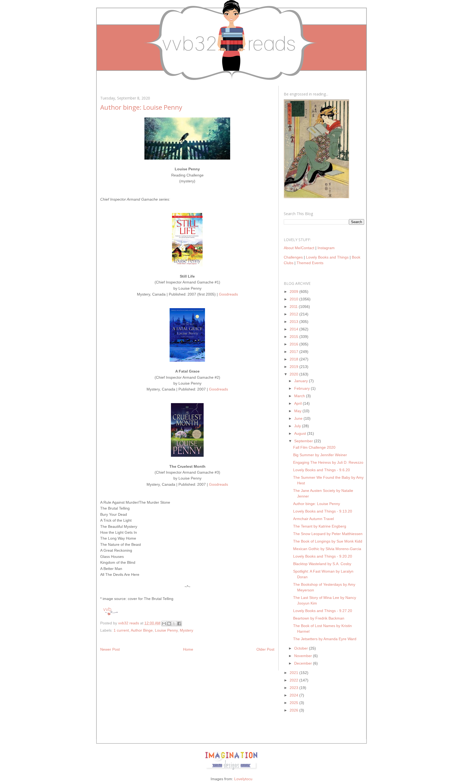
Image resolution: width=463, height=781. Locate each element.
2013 (294, 321)
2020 (294, 374)
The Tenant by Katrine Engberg (319, 526)
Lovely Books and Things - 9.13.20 (322, 511)
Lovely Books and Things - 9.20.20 (322, 556)
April (298, 403)
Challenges (293, 257)
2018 (294, 359)
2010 (294, 299)
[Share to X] (174, 623)
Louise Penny (166, 630)
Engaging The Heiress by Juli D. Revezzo (328, 462)
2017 (294, 351)
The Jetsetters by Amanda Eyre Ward (324, 639)
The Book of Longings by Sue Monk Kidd (327, 541)
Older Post (265, 649)
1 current (121, 630)
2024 (294, 695)
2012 (294, 314)
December (303, 663)
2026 (294, 710)
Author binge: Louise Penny (316, 504)
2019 (294, 366)
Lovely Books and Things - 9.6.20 (321, 470)
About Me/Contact (299, 248)
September (304, 441)
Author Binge (142, 630)
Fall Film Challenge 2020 (314, 447)
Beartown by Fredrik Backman (318, 618)
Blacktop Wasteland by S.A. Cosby (322, 564)
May (298, 411)
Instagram (326, 248)
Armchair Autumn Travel (313, 519)
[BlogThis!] (169, 623)
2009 (294, 291)
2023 (294, 688)
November (303, 656)
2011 (294, 306)
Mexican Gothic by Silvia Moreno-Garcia (327, 549)
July (298, 426)
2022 (294, 680)
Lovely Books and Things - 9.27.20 (322, 611)
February (302, 388)
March (300, 396)
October (301, 648)
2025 (294, 703)
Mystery (186, 630)
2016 (294, 344)
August (300, 433)
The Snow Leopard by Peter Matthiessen (328, 534)
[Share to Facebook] (179, 623)
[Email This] (164, 623)
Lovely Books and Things (327, 257)
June (299, 418)
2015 (294, 336)
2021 (294, 673)
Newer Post (110, 649)
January (301, 381)
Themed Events (310, 263)
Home (188, 649)
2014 (294, 329)
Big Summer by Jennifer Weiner (320, 455)
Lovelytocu (243, 779)
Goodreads (228, 294)
